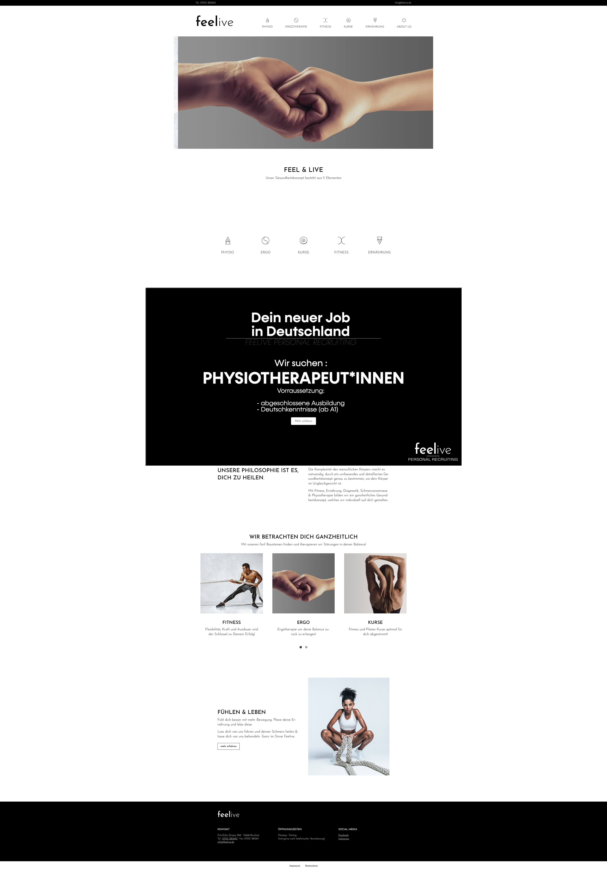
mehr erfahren (229, 746)
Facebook (343, 835)
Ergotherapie (296, 26)
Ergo (266, 252)
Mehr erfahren (303, 421)
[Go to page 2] (306, 647)
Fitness (325, 26)
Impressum (294, 866)
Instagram (343, 839)
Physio (267, 26)
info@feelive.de (403, 3)
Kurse (348, 26)
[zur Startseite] (215, 21)
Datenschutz (311, 866)
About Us (404, 26)
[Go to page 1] (301, 647)
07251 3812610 (208, 3)
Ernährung (375, 26)
